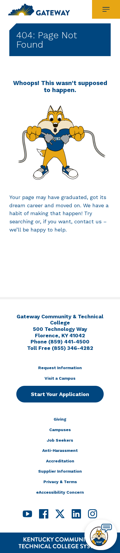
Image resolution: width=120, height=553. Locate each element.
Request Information (60, 367)
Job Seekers (60, 440)
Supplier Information (60, 471)
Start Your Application (60, 394)
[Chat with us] (100, 535)
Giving (60, 419)
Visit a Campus (60, 378)
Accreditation (60, 461)
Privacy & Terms (60, 481)
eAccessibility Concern (60, 492)
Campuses (60, 429)
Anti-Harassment (60, 450)
